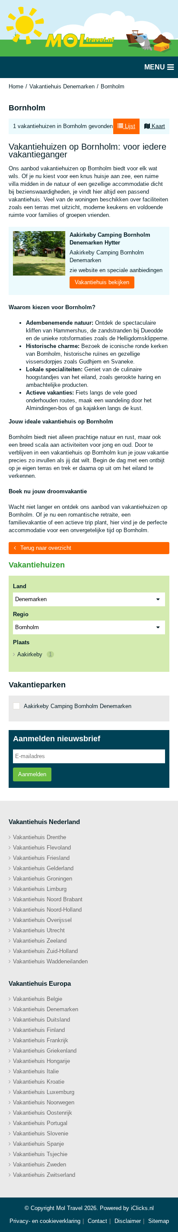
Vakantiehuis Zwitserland (44, 1175)
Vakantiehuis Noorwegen (43, 1102)
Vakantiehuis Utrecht (39, 930)
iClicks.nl (142, 1208)
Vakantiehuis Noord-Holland (47, 909)
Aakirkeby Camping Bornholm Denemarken (77, 706)
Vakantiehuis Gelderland (43, 868)
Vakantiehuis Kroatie (38, 1081)
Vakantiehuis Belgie (37, 999)
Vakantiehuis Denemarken (62, 86)
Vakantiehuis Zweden (39, 1164)
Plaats (21, 642)
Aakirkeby (34, 654)
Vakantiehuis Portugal (40, 1123)
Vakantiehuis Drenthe (39, 837)
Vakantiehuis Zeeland (40, 940)
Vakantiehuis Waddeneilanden (50, 961)
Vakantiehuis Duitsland (41, 1019)
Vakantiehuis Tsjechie (40, 1154)
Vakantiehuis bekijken (102, 282)
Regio (21, 614)
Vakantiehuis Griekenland (44, 1050)
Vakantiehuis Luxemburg (43, 1092)
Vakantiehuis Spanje (38, 1144)
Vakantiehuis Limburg (40, 889)
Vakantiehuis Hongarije (41, 1061)
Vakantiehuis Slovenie (40, 1133)
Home (16, 86)
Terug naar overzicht (45, 548)
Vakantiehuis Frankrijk (40, 1040)
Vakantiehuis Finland (39, 1030)
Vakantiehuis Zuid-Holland (45, 951)
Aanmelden (32, 774)
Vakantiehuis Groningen (42, 878)
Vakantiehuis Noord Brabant (48, 899)
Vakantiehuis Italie (36, 1071)
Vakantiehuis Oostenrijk (42, 1113)
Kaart (157, 126)
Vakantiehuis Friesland (41, 858)
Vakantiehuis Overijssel (42, 920)
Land (19, 586)
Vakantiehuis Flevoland (42, 847)
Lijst (129, 126)
